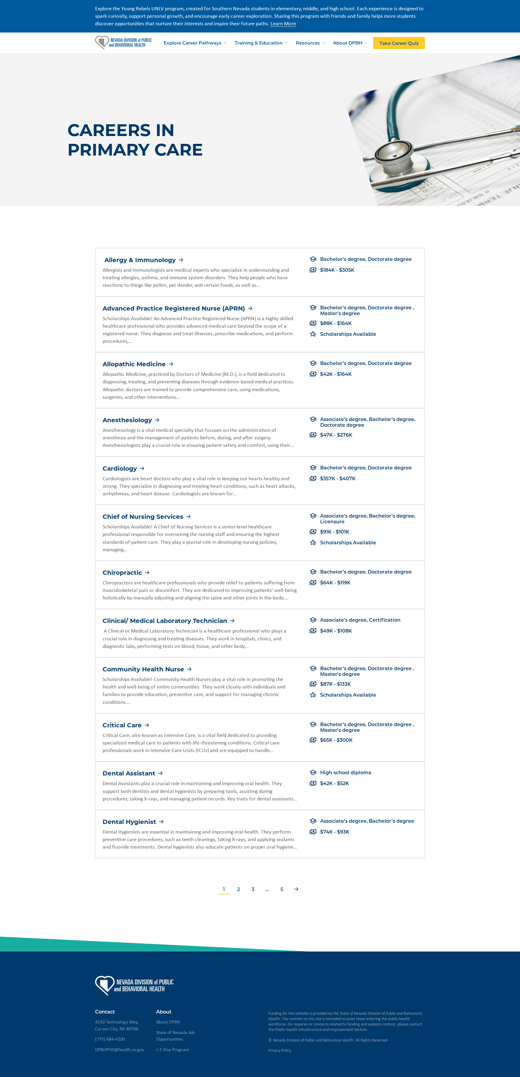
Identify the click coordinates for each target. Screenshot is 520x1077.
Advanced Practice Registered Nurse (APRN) (175, 308)
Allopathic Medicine (135, 364)
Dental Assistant (130, 773)
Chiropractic (123, 572)
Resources (308, 42)
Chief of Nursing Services (144, 516)
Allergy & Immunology (140, 259)
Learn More (283, 23)
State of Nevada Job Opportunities (175, 1035)
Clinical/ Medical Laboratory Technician (166, 620)
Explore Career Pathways (192, 42)
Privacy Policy (279, 1050)
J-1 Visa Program (172, 1049)
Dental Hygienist (130, 821)
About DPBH (347, 42)
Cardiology (121, 468)
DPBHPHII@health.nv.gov (119, 1049)
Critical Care (123, 725)
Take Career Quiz (399, 43)
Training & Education (259, 42)
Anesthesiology (128, 420)
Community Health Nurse (144, 669)
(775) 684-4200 (110, 1039)
